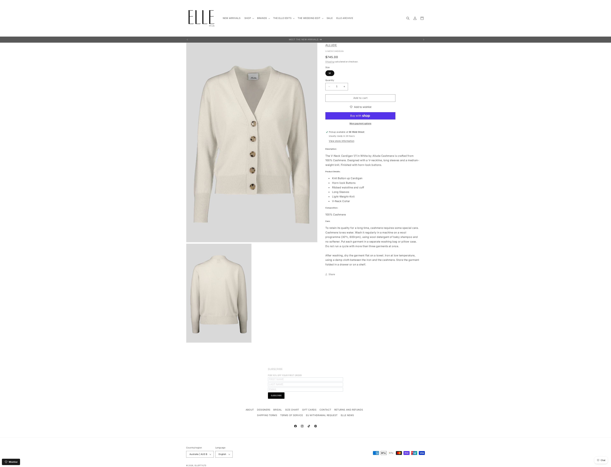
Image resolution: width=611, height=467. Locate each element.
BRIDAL (277, 409)
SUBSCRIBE (275, 369)
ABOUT (250, 409)
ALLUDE (331, 45)
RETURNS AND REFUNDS (348, 409)
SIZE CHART (292, 409)
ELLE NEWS (347, 415)
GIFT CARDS (309, 409)
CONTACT (325, 409)
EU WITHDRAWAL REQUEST (322, 415)
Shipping (329, 61)
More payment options (360, 123)
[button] (248, 18)
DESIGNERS (263, 409)
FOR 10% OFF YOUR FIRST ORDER (285, 375)
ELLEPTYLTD (200, 465)
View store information (341, 141)
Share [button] (332, 274)
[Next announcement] (423, 40)
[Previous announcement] (187, 40)
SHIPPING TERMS (267, 415)
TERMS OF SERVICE (291, 415)
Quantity (329, 80)
